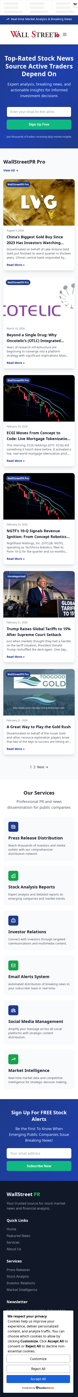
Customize (38, 1359)
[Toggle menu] (65, 34)
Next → (42, 767)
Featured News (18, 1235)
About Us (14, 1249)
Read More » (16, 265)
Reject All (38, 1368)
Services (13, 1242)
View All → (10, 170)
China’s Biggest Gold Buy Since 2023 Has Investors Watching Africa (35, 242)
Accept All (38, 1379)
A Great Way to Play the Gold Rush (39, 726)
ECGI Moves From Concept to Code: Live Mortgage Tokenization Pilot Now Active (38, 438)
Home (11, 1229)
